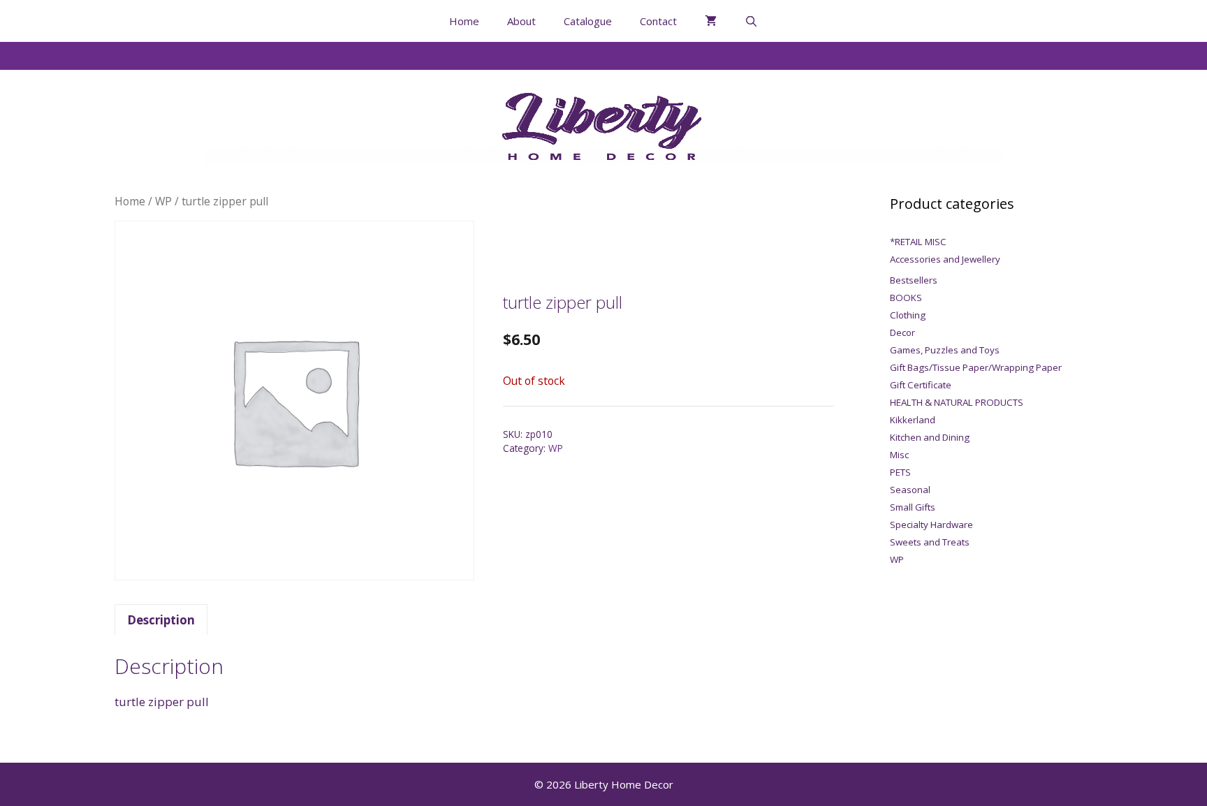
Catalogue (588, 21)
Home (464, 21)
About (521, 21)
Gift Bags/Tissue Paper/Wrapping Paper (976, 367)
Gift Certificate (920, 385)
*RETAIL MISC (918, 241)
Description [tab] (161, 620)
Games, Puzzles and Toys (945, 350)
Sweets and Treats (930, 542)
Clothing (908, 315)
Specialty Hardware (931, 524)
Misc (899, 454)
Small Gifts (912, 507)
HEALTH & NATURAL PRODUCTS (956, 402)
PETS (900, 472)
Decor (902, 332)
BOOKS (906, 297)
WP (163, 201)
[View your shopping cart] (711, 21)
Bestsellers (913, 280)
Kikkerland (912, 419)
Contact (658, 21)
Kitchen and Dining (930, 437)
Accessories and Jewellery (945, 259)
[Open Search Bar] (751, 21)
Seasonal (910, 489)
